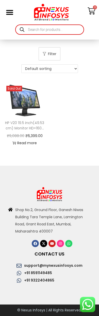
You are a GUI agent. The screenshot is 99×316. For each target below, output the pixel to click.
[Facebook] (35, 243)
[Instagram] (60, 243)
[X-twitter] (43, 243)
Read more (27, 142)
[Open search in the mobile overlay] (49, 29)
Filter (52, 53)
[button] (9, 12)
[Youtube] (52, 243)
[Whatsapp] (68, 243)
